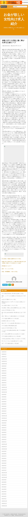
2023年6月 (4, 430)
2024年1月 (4, 413)
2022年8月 (4, 453)
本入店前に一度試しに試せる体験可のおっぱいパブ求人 (13, 307)
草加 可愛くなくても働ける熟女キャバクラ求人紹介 (13, 316)
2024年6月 (4, 401)
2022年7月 (4, 456)
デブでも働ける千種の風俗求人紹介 (9, 325)
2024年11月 (4, 389)
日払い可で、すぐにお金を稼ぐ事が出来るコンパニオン (13, 323)
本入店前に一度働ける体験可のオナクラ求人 (11, 258)
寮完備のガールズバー (7, 265)
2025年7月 (4, 370)
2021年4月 (4, 491)
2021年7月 (4, 484)
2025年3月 (4, 380)
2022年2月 (4, 467)
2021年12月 (4, 472)
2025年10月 (4, 363)
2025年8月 (4, 368)
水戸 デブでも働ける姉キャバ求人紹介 (10, 343)
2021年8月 (4, 482)
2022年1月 (4, 470)
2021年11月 (4, 475)
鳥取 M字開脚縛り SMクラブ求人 (10, 271)
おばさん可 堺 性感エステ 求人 (8, 310)
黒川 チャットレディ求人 (7, 268)
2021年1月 (4, 498)
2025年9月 (4, 366)
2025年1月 (4, 385)
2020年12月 (4, 501)
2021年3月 (4, 494)
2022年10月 (4, 449)
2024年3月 (4, 408)
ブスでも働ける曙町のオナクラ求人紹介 (10, 318)
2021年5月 (4, 489)
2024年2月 (4, 411)
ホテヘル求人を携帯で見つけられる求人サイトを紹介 (13, 333)
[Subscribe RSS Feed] (12, 285)
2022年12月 (4, 444)
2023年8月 (4, 425)
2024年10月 (4, 392)
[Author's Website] (9, 285)
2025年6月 (4, 373)
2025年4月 (4, 377)
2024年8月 (4, 396)
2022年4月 (4, 463)
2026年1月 (4, 356)
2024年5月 (4, 404)
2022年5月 (4, 460)
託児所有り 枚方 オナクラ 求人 (8, 320)
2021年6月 (4, 486)
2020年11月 (4, 503)
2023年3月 (4, 437)
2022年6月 (4, 458)
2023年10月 (4, 420)
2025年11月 (4, 361)
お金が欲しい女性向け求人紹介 (14, 19)
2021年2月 (4, 496)
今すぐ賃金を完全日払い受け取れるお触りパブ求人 (13, 293)
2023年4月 (4, 434)
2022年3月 (4, 465)
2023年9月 (4, 422)
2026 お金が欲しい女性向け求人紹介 (10, 514)
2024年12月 (4, 387)
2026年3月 (4, 351)
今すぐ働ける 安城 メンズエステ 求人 (10, 305)
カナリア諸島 (11, 515)
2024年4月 (4, 406)
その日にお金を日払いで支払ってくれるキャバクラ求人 (13, 338)
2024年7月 (4, 399)
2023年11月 (4, 418)
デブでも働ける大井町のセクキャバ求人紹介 (11, 336)
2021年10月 (4, 477)
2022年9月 (4, 451)
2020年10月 (4, 505)
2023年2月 (4, 439)
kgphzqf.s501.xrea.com (16, 45)
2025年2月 (4, 382)
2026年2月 (4, 354)
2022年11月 (4, 446)
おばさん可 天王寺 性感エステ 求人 (9, 328)
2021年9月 (4, 479)
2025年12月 (4, 359)
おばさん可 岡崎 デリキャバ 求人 (9, 299)
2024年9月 (4, 394)
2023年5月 (4, 432)
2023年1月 (4, 441)
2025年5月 (4, 375)
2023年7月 (4, 427)
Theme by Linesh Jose (19, 515)
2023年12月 (4, 415)
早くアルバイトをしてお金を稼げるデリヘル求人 (12, 341)
